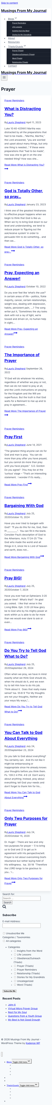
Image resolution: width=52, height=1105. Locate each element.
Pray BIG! (13, 578)
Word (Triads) (17, 58)
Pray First (13, 436)
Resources (14, 42)
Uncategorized (24, 981)
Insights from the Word (20, 31)
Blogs (9, 1062)
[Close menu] (2, 1054)
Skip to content (9, 3)
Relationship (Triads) (20, 62)
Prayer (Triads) (18, 50)
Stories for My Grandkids (21, 35)
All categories (13, 941)
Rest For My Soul (17, 1012)
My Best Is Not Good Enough (24, 1019)
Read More (16, 484)
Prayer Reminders (19, 23)
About (11, 38)
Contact (12, 66)
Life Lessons (17, 27)
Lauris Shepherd (16, 122)
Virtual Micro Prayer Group (23, 1008)
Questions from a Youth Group (25, 1016)
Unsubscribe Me (14, 933)
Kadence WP (33, 1043)
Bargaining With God (24, 505)
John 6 (12, 1004)
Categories (14, 947)
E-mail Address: (11, 921)
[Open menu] (4, 78)
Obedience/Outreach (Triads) (23, 54)
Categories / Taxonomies (16, 937)
